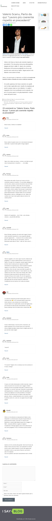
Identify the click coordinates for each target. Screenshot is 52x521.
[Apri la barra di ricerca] (12, 9)
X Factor (31, 3)
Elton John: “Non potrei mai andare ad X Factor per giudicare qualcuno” (18, 102)
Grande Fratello (42, 3)
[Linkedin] (9, 25)
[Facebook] (4, 25)
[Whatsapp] (11, 25)
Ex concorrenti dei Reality (19, 99)
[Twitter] (6, 25)
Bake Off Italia (15, 6)
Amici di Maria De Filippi (9, 99)
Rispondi (6, 128)
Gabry (7, 252)
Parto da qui (6, 100)
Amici (24, 3)
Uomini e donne (15, 3)
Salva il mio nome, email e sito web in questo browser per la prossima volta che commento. (18, 494)
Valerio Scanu (6, 54)
